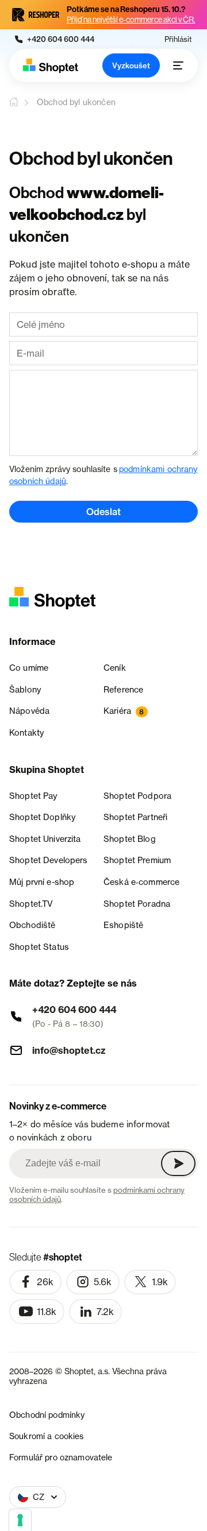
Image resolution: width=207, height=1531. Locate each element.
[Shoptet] (50, 66)
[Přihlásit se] (178, 1163)
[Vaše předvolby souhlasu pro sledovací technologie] (20, 1520)
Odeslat (103, 511)
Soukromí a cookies (46, 1436)
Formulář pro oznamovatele (61, 1457)
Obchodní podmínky (47, 1415)
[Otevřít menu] (178, 65)
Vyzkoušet (131, 65)
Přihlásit (178, 39)
